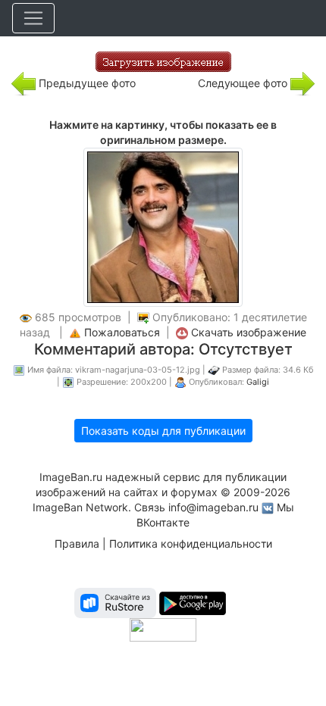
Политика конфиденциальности (190, 543)
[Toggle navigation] (33, 18)
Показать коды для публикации (163, 430)
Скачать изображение (248, 332)
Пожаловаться (122, 332)
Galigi (257, 381)
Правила (77, 543)
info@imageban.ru (213, 507)
